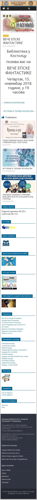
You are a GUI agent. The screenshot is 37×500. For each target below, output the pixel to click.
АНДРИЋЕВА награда (8, 363)
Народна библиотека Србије (11, 450)
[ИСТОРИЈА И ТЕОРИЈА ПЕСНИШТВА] (18, 150)
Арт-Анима (5, 327)
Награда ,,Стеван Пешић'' (10, 365)
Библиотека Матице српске (10, 453)
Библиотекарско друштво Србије (12, 456)
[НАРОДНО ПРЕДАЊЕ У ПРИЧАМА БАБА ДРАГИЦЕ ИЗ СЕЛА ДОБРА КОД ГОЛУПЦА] (18, 176)
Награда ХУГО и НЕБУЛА (9, 352)
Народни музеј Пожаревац (10, 320)
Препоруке (5, 482)
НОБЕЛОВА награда (8, 343)
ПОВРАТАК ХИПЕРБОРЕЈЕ (13, 102)
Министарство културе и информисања (14, 459)
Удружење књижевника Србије (12, 331)
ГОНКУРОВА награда (8, 346)
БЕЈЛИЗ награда (7, 348)
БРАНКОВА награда (8, 360)
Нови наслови (6, 479)
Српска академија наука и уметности (13, 325)
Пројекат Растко (7, 333)
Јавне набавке (6, 470)
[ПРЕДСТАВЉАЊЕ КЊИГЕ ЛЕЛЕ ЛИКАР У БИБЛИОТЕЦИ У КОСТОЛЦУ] (18, 122)
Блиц (3, 407)
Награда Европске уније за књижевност (14, 350)
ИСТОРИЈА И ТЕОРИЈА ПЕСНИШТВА (19, 111)
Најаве (6, 36)
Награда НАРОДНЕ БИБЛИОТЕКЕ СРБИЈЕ (15, 356)
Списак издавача (7, 393)
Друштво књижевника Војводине (12, 329)
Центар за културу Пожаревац (11, 318)
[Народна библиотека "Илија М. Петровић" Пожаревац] (18, 2)
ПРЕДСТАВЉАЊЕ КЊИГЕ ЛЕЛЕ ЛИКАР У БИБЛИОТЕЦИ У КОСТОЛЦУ (18, 141)
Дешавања (5, 476)
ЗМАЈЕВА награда (7, 358)
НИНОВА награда (7, 354)
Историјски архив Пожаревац (11, 322)
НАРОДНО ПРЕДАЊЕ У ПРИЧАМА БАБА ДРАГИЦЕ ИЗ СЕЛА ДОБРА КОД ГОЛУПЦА (18, 196)
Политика (5, 405)
